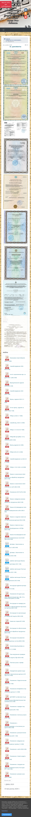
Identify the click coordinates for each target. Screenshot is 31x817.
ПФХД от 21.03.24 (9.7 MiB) (17, 429)
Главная (7, 39)
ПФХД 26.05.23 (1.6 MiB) (16, 452)
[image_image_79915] (15, 333)
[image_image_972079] (15, 129)
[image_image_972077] (15, 102)
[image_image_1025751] (15, 155)
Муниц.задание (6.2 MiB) (16, 445)
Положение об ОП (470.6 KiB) (18, 492)
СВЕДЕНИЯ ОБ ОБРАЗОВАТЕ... (14, 40)
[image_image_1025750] (15, 227)
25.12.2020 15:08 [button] (7, 45)
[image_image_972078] (15, 298)
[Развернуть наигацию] (3, 29)
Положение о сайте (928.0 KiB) (18, 749)
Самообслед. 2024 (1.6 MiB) (17, 423)
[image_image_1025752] (15, 262)
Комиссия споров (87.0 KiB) (17, 621)
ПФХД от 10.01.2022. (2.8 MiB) (18, 467)
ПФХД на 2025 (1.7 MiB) (16, 416)
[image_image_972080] (15, 191)
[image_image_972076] (15, 67)
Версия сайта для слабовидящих (5, 4)
